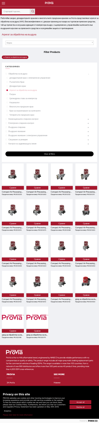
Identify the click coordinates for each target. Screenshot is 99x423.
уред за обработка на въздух (14, 335)
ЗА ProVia (11, 382)
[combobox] (50, 43)
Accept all (80, 402)
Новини (57, 382)
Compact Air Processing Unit (13, 192)
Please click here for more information (18, 415)
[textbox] (50, 43)
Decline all (80, 407)
